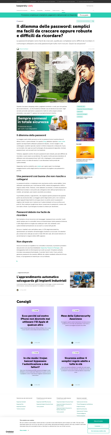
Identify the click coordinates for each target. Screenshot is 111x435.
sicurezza (79, 116)
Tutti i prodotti (40, 406)
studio (39, 166)
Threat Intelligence (81, 413)
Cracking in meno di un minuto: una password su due (84, 160)
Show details (23, 430)
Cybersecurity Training (82, 411)
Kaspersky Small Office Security (44, 401)
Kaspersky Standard (21, 401)
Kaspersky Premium (21, 406)
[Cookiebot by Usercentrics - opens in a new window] (9, 432)
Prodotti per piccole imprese (44, 398)
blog (44, 141)
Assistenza (47, 10)
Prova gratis (84, 15)
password (20, 21)
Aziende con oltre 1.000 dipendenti (86, 1)
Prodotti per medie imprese (64, 398)
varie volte (61, 141)
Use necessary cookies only (98, 431)
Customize (97, 426)
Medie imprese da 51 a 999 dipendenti (67, 1)
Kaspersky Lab (80, 106)
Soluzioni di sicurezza (22, 10)
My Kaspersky (90, 5)
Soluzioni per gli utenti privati (24, 398)
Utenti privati (33, 1)
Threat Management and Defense (85, 404)
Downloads (40, 10)
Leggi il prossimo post (23, 272)
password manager (82, 114)
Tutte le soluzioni (21, 408)
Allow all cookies (98, 421)
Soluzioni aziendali (82, 398)
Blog (63, 10)
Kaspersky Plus (20, 404)
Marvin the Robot (24, 49)
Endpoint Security (81, 406)
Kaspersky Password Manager (50, 248)
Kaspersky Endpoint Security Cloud (45, 404)
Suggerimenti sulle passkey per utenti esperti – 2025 (84, 177)
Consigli (36, 310)
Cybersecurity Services (82, 401)
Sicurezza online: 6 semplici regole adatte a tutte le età (76, 361)
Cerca (93, 21)
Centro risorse (55, 10)
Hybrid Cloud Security (82, 408)
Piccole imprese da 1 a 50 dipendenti (47, 1)
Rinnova (33, 10)
